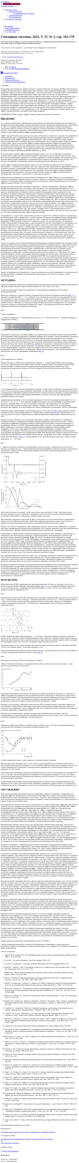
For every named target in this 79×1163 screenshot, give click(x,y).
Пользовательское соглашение (10, 1143)
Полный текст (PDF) (10, 73)
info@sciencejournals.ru (11, 1151)
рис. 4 (44, 586)
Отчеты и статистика (14, 19)
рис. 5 (40, 652)
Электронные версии (12, 28)
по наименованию (19, 13)
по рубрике (30, 13)
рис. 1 (71, 295)
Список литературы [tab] (12, 80)
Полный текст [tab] (10, 78)
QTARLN (12, 67)
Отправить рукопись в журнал (42, 1139)
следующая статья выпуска (10, 1132)
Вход (7, 4)
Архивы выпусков (15, 15)
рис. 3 (22, 437)
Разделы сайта (12, 10)
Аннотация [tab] (9, 76)
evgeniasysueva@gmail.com (15, 57)
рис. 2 (41, 351)
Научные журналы (7, 6)
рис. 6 (39, 717)
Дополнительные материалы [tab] (15, 82)
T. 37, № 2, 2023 (10, 32)
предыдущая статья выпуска (30, 1132)
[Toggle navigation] (16, 6)
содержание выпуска (47, 1132)
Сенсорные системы (12, 30)
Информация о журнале (22, 1139)
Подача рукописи (15, 17)
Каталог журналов (15, 12)
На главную (5, 2)
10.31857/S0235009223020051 (19, 69)
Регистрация (15, 4)
